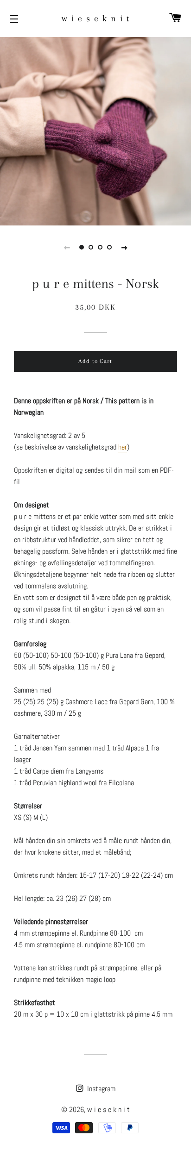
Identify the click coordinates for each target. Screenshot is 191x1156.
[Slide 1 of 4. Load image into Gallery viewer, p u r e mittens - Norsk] (81, 247)
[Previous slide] (67, 247)
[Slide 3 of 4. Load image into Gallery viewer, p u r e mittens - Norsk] (100, 247)
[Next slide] (124, 247)
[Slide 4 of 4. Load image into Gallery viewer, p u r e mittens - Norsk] (109, 247)
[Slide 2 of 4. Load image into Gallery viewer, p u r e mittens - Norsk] (91, 247)
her (122, 447)
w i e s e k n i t (96, 18)
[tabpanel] (95, 130)
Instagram (100, 1089)
